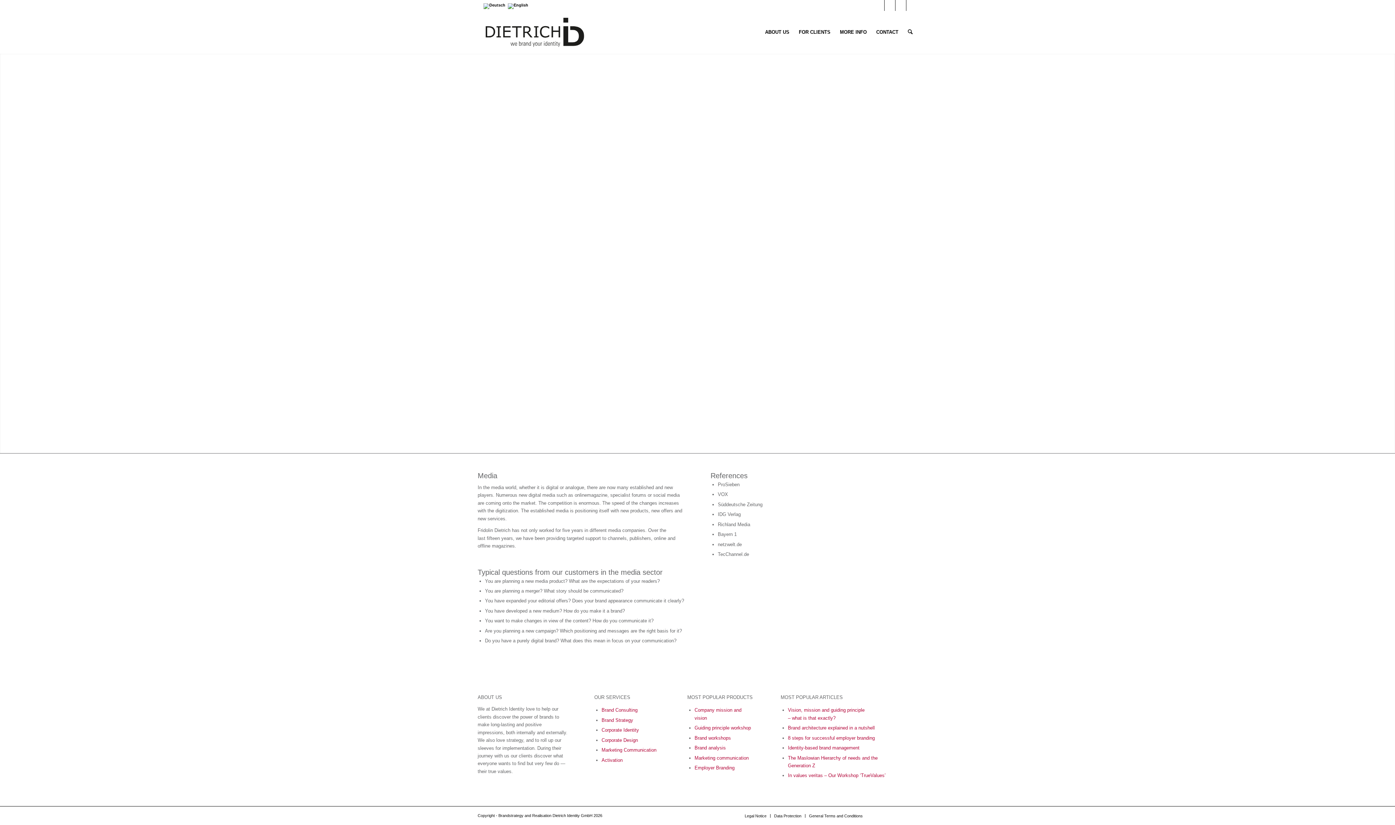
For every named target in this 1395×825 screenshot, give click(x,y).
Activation (612, 760)
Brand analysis (710, 748)
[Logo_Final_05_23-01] (535, 32)
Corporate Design (620, 740)
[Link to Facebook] (900, 5)
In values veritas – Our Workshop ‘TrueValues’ (837, 775)
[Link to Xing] (911, 5)
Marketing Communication (629, 750)
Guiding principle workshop (723, 728)
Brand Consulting (620, 710)
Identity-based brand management (824, 748)
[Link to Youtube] (879, 5)
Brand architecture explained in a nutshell (831, 728)
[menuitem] (777, 32)
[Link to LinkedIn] (890, 5)
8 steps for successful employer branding (831, 738)
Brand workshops (713, 738)
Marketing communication (722, 758)
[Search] (910, 32)
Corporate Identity (620, 730)
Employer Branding (715, 768)
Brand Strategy (617, 720)
